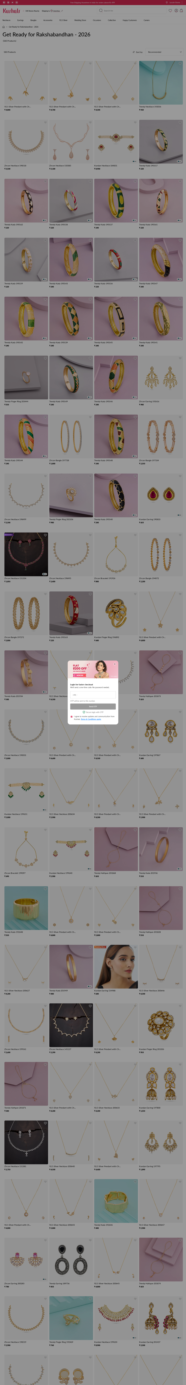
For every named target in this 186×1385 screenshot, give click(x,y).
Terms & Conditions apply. (91, 719)
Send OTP (93, 706)
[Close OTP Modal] (115, 664)
